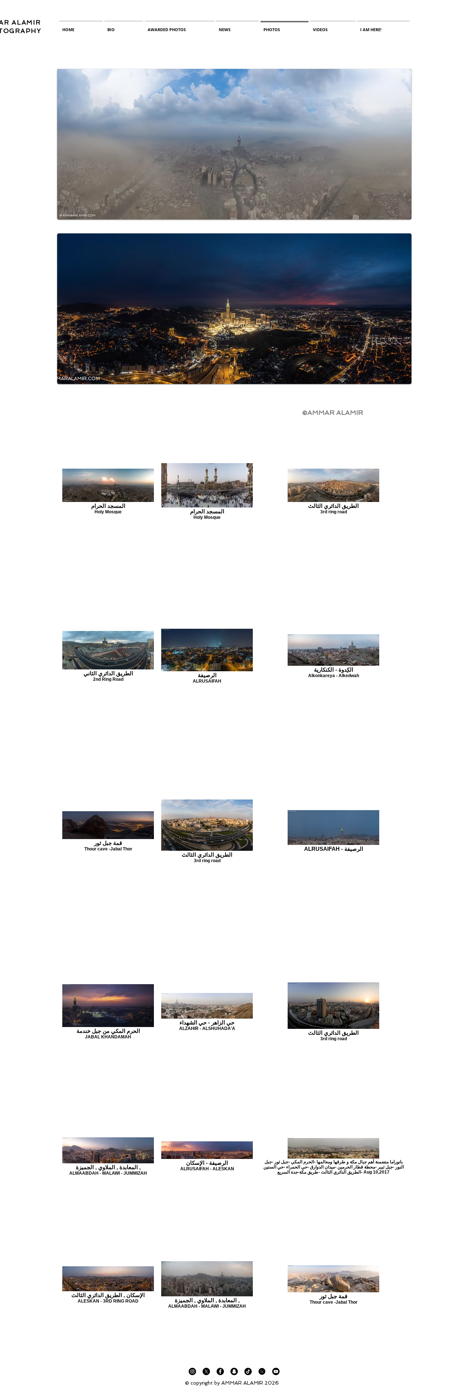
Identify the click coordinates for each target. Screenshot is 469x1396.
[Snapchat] (234, 1371)
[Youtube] (276, 1371)
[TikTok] (248, 1371)
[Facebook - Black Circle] (220, 1371)
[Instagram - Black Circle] (192, 1371)
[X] (206, 1371)
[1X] (262, 1371)
